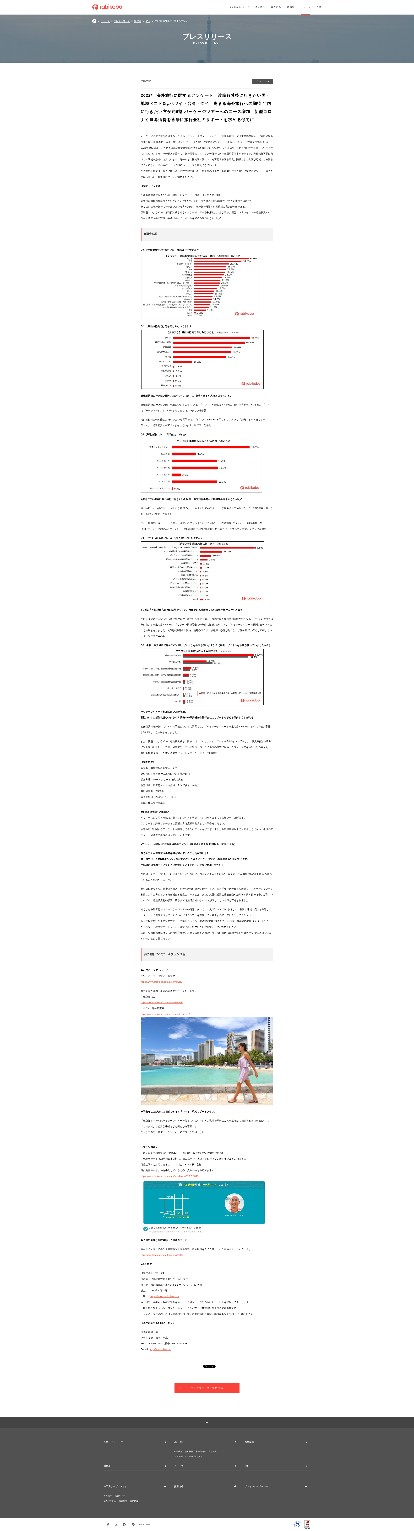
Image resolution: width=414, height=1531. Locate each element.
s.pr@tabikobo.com (160, 1349)
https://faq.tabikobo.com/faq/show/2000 (162, 1255)
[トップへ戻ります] (94, 22)
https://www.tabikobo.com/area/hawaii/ (161, 981)
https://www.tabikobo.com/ (164, 1296)
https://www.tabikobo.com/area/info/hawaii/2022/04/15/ (170, 1176)
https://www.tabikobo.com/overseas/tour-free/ (165, 1014)
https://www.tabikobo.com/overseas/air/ (162, 1002)
